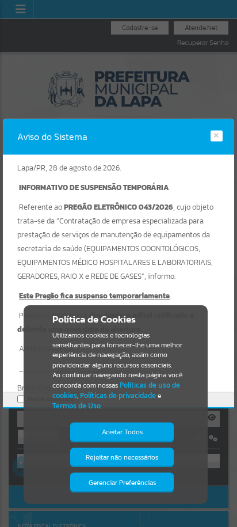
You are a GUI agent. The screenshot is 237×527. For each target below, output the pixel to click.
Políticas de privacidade (118, 395)
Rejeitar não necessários (122, 457)
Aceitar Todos (122, 432)
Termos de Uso (76, 406)
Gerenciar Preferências (122, 482)
